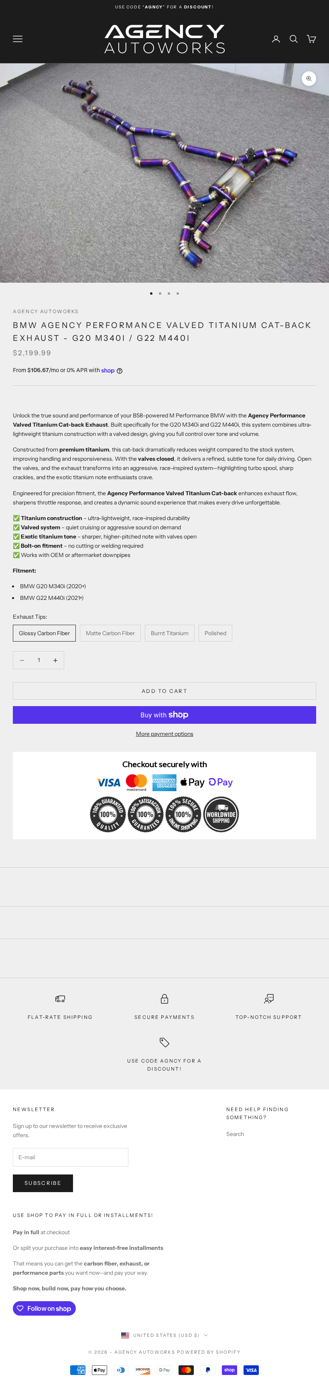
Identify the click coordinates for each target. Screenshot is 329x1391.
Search (235, 1134)
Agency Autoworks (46, 311)
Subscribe (42, 1183)
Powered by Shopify (209, 1352)
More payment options (164, 733)
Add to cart (164, 691)
